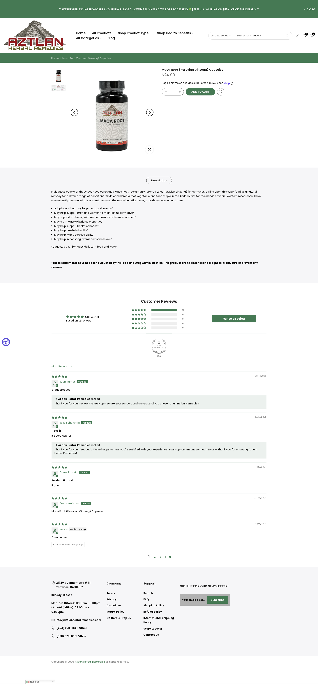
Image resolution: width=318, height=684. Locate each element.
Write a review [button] (234, 319)
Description (159, 180)
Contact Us (151, 635)
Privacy (111, 599)
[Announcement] (159, 9)
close (9, 9)
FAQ (146, 599)
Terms (111, 593)
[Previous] (74, 112)
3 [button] (160, 557)
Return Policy (115, 612)
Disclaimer (114, 605)
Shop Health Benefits (174, 33)
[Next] (149, 112)
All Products (102, 33)
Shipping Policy (153, 605)
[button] (139, 310)
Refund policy (152, 612)
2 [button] (155, 557)
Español (34, 681)
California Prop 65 (119, 618)
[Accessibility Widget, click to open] (6, 342)
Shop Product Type (133, 33)
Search (148, 593)
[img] (59, 376)
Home (81, 33)
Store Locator (152, 628)
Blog (111, 38)
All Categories (87, 38)
